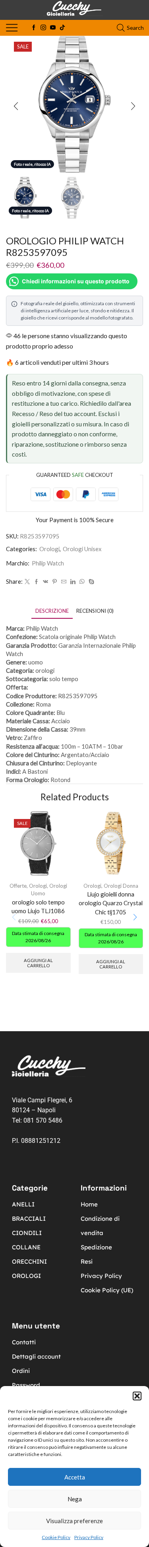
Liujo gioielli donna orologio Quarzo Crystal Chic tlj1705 (111, 903)
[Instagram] (43, 28)
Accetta (74, 1477)
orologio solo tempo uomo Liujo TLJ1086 (38, 906)
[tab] (52, 611)
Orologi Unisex (82, 548)
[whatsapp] (82, 582)
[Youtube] (53, 28)
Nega (75, 1498)
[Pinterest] (54, 582)
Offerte (18, 886)
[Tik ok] (62, 28)
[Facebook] (34, 28)
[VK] (45, 582)
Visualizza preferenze (74, 1520)
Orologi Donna (121, 886)
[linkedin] (72, 582)
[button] (137, 1396)
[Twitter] (27, 582)
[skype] (90, 582)
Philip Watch (48, 563)
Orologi (49, 548)
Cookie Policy (56, 1537)
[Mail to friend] (63, 582)
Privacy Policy (88, 1537)
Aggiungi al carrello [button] (38, 963)
